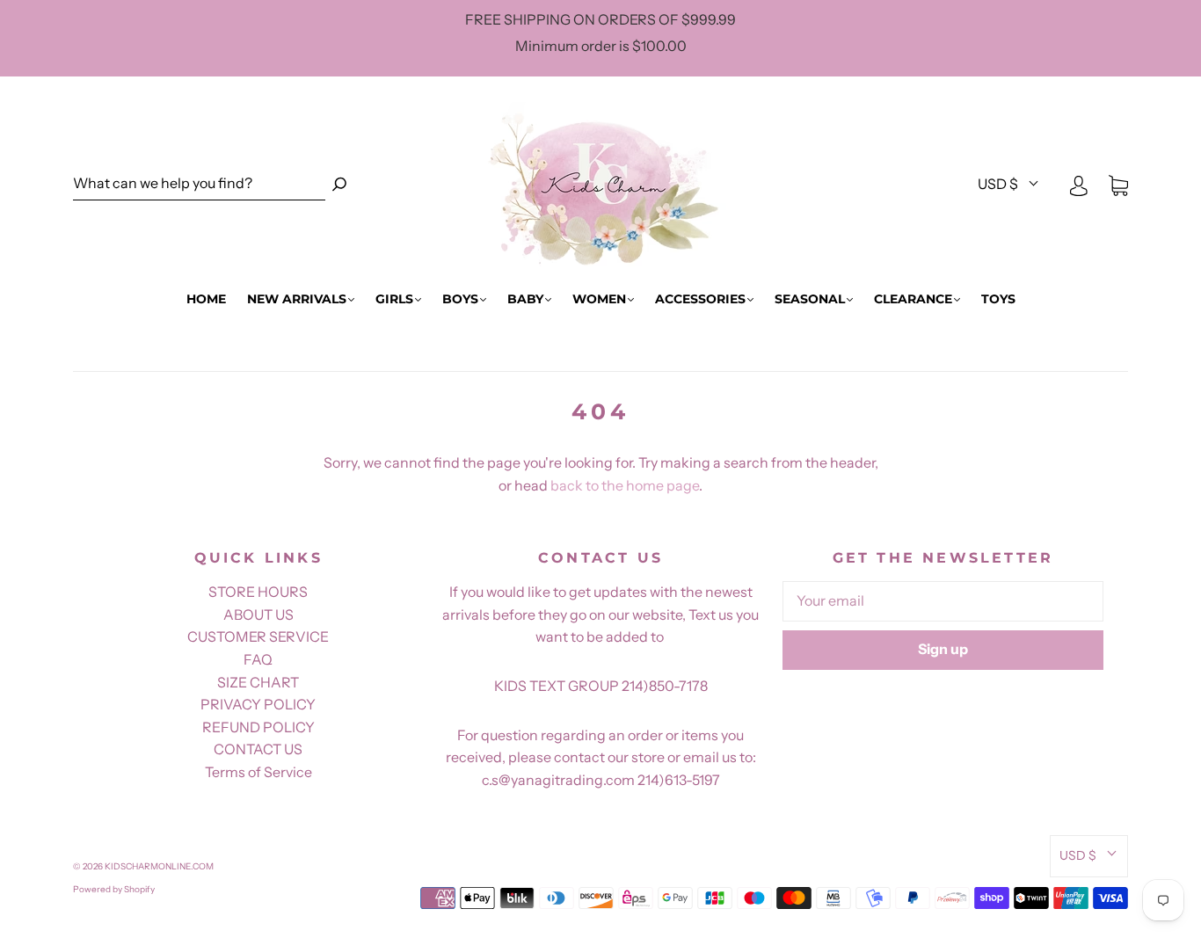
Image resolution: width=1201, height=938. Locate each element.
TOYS (998, 299)
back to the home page (624, 485)
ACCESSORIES (700, 299)
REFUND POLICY (258, 727)
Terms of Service (258, 772)
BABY (525, 299)
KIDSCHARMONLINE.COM (159, 866)
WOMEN (599, 299)
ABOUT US (258, 614)
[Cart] (1118, 184)
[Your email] (942, 601)
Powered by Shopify (114, 889)
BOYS (460, 299)
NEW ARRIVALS (296, 299)
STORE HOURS (258, 591)
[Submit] (339, 184)
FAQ (258, 659)
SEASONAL (810, 299)
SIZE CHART (258, 682)
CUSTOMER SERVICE (258, 636)
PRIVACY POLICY (258, 704)
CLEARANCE (913, 299)
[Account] (1079, 184)
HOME (206, 299)
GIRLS (394, 299)
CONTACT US (258, 749)
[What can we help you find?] (199, 184)
